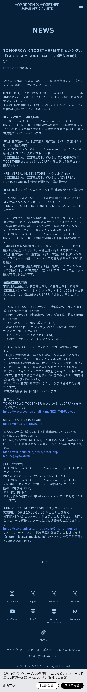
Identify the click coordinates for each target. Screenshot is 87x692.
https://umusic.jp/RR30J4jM (23, 424)
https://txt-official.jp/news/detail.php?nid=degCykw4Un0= (31, 454)
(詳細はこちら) (58, 678)
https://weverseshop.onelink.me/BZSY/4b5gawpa (39, 412)
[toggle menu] (80, 6)
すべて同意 (72, 685)
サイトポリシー (16, 649)
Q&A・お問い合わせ (68, 649)
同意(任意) (47, 685)
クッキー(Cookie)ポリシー (43, 656)
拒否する (9, 685)
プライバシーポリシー (40, 649)
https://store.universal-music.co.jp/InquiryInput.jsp (40, 529)
